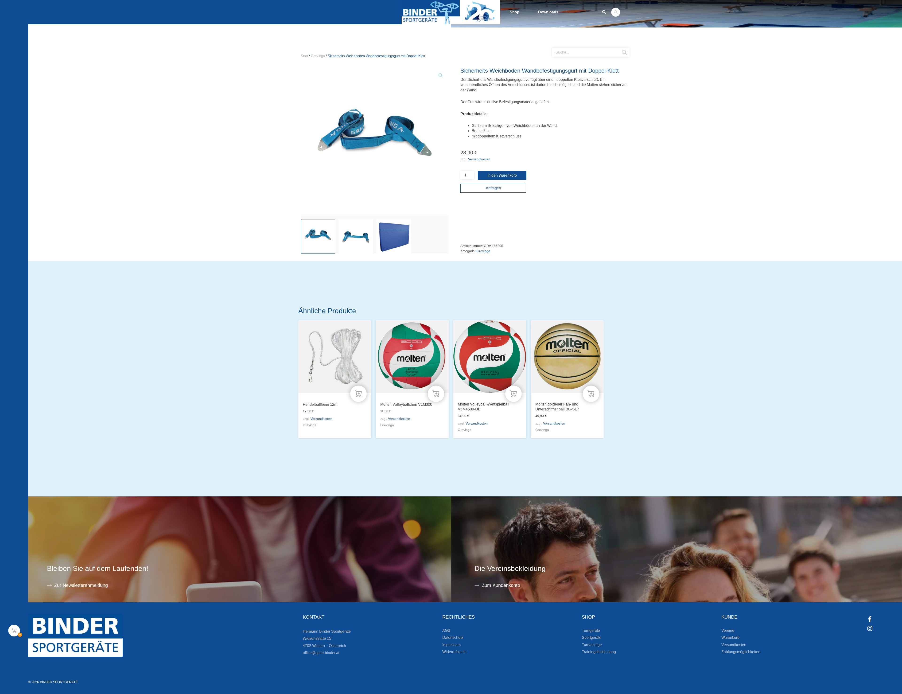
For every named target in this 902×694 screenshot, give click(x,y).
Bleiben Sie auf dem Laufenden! (97, 568)
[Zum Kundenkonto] (476, 585)
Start (304, 56)
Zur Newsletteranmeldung (81, 585)
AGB (446, 630)
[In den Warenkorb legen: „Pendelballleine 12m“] (358, 394)
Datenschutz (452, 637)
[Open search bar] (554, 46)
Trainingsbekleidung (599, 652)
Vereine (727, 630)
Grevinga (318, 56)
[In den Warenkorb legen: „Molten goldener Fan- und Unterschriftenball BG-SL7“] (591, 394)
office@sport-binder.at (321, 653)
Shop (514, 12)
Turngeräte (591, 630)
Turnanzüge (592, 645)
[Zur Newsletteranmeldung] (49, 585)
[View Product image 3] (394, 236)
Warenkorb (730, 637)
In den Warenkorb (502, 175)
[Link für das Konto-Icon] (616, 12)
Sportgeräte (591, 637)
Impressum (451, 645)
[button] (604, 12)
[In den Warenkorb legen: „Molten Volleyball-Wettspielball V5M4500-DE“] (513, 394)
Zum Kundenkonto (501, 585)
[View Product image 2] (355, 236)
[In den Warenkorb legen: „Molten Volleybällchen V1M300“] (436, 394)
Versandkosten (479, 159)
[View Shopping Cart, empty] (14, 630)
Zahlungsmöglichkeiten (740, 652)
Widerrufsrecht (454, 652)
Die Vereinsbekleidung (510, 568)
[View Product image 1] (318, 236)
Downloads (548, 12)
